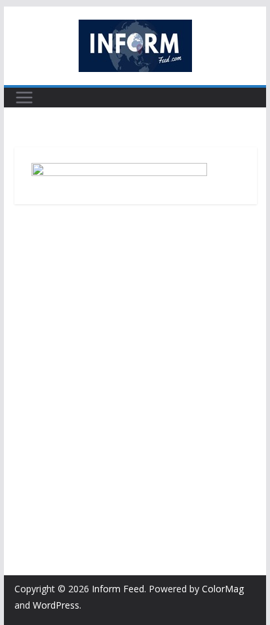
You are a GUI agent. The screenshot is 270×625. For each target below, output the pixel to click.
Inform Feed (118, 588)
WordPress (56, 605)
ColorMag (223, 588)
